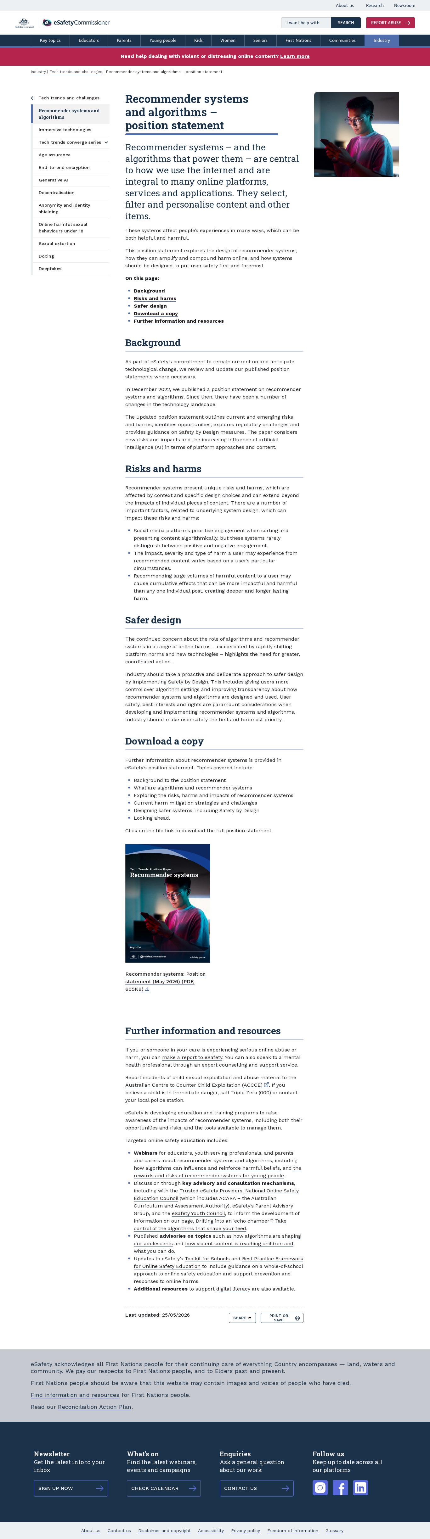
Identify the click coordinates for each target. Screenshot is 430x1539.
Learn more (295, 56)
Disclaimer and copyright (164, 1530)
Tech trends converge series (70, 142)
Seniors (260, 40)
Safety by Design (199, 432)
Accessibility (211, 1530)
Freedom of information (292, 1530)
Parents (124, 40)
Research (375, 5)
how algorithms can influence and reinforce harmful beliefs (207, 1168)
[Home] (62, 23)
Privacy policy (245, 1530)
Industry (382, 40)
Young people (163, 40)
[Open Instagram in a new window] (320, 1484)
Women (227, 40)
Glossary (334, 1530)
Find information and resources (75, 1394)
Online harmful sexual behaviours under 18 (63, 227)
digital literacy (233, 1289)
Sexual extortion (57, 243)
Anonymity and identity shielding (64, 208)
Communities (342, 40)
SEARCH (349, 23)
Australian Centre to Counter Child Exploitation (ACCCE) (197, 1085)
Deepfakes (50, 268)
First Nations (298, 40)
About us (345, 5)
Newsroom (404, 5)
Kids (198, 40)
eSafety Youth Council (198, 1213)
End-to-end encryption (64, 167)
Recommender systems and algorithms (69, 114)
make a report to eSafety (192, 1057)
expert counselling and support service (249, 1065)
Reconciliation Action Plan (94, 1406)
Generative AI (53, 179)
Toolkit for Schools (207, 1259)
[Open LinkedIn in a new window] (360, 1484)
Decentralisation (57, 192)
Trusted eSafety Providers (210, 1191)
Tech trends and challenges (76, 72)
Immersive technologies (65, 129)
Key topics (50, 40)
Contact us (119, 1530)
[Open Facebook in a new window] (340, 1484)
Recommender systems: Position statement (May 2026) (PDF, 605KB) (165, 981)
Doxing (46, 256)
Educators (89, 40)
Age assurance (55, 154)
